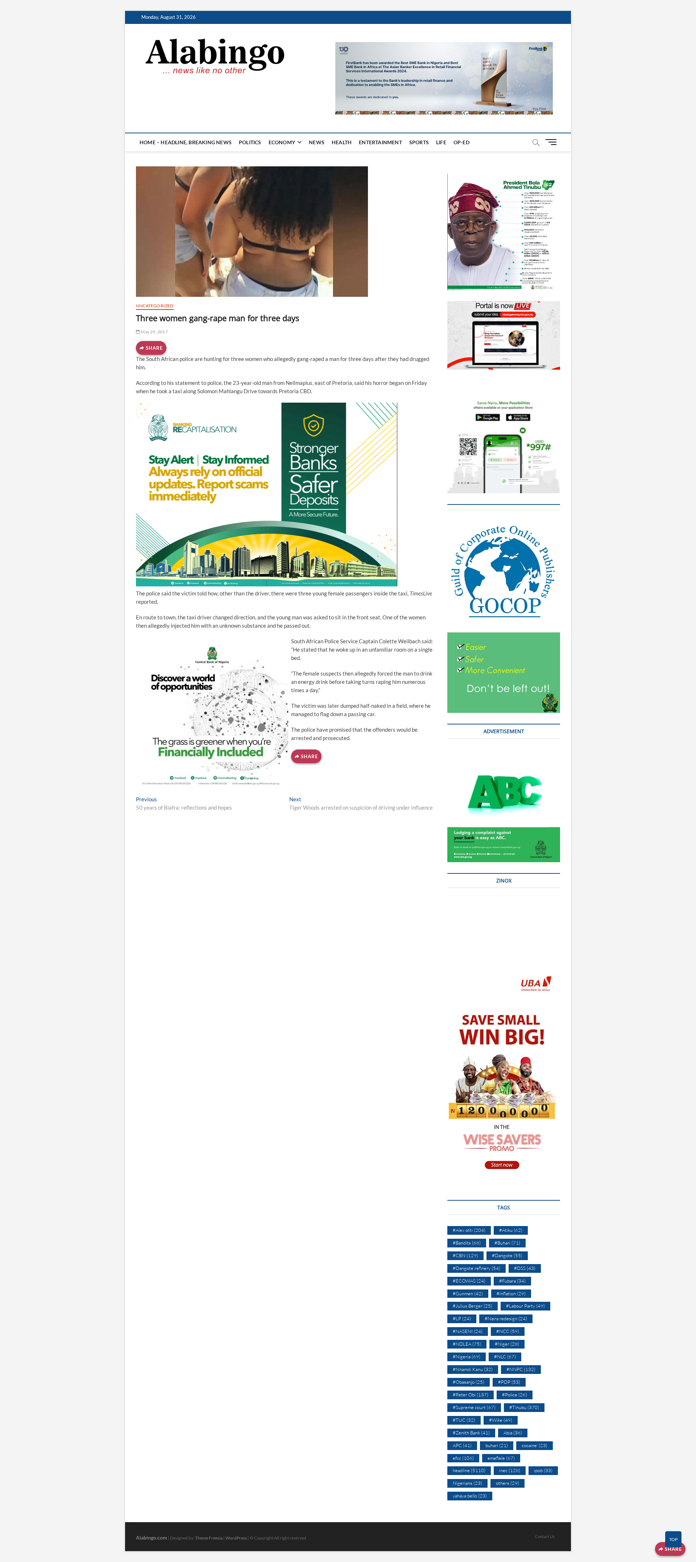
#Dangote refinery (476, 1268)
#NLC (505, 1356)
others (507, 1483)
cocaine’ (534, 1445)
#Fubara (512, 1281)
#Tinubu (524, 1407)
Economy (282, 142)
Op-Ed (461, 142)
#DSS (524, 1268)
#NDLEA (467, 1344)
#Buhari (507, 1243)
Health (342, 142)
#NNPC (520, 1369)
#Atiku (510, 1230)
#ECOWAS (469, 1281)
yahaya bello (470, 1496)
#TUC (464, 1420)
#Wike (500, 1420)
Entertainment (380, 142)
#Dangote (507, 1255)
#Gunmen (468, 1293)
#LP (462, 1318)
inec (509, 1470)
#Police (514, 1394)
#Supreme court (474, 1407)
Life (441, 142)
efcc (463, 1458)
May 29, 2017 (154, 332)
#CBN (465, 1255)
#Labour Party (525, 1306)
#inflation (511, 1293)
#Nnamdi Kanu (473, 1369)
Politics (250, 142)
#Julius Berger (472, 1306)
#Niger (507, 1344)
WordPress (236, 1538)
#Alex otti (469, 1230)
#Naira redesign (506, 1318)
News (316, 142)
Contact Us (545, 1536)
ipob (543, 1470)
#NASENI (467, 1331)
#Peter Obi (470, 1394)
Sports (419, 142)
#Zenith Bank (471, 1433)
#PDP (509, 1382)
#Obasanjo (468, 1382)
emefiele (501, 1458)
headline (469, 1470)
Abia (513, 1433)
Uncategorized (155, 305)
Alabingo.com (151, 1537)
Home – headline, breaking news (186, 142)
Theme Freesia (209, 1538)
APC (462, 1445)
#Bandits (467, 1243)
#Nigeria (466, 1356)
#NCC (507, 1331)
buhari (496, 1445)
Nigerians (467, 1483)
